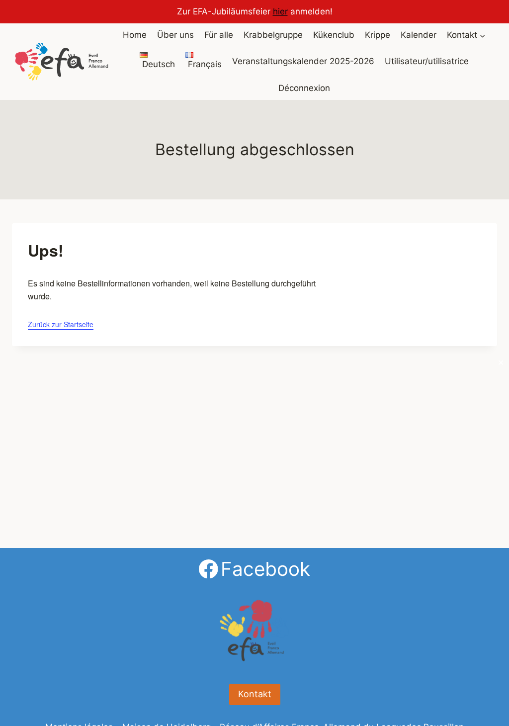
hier (280, 11)
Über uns (175, 35)
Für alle (218, 35)
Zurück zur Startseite (60, 324)
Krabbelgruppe (273, 35)
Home (135, 35)
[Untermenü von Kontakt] (466, 35)
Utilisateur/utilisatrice (427, 61)
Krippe (377, 35)
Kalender (418, 35)
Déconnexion (304, 88)
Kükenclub (333, 35)
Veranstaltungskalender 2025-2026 (303, 61)
